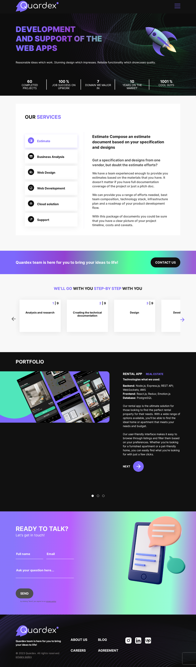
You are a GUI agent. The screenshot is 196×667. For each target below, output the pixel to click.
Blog (102, 640)
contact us (165, 262)
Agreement (108, 650)
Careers (78, 650)
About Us (79, 640)
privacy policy (51, 601)
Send (24, 593)
